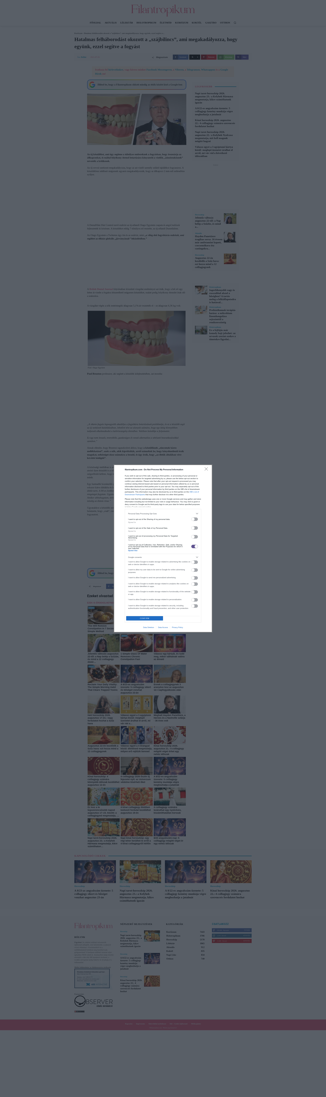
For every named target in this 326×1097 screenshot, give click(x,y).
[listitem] (163, 513)
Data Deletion (148, 627)
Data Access (163, 627)
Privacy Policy (177, 627)
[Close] (207, 469)
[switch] (194, 519)
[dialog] (163, 548)
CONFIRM (144, 618)
